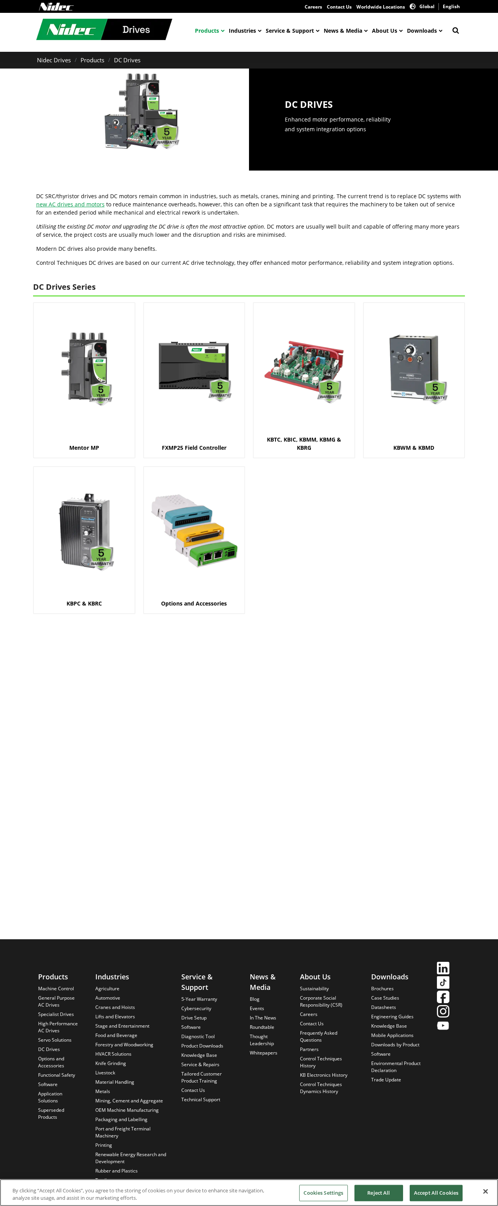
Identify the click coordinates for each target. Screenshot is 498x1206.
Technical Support (200, 1099)
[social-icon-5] (443, 1026)
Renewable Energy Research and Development (130, 1158)
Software (48, 1084)
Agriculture (107, 988)
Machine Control (56, 988)
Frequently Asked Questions (318, 1036)
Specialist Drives (56, 1014)
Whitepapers (263, 1052)
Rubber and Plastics (116, 1170)
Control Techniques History (321, 1062)
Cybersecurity (196, 1008)
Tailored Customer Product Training (201, 1077)
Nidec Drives (54, 60)
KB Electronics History (323, 1075)
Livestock (105, 1072)
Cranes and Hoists (115, 1007)
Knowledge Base (199, 1055)
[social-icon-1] (443, 969)
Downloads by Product (395, 1044)
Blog (255, 999)
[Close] (485, 1191)
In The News (263, 1017)
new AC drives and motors (70, 204)
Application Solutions (50, 1097)
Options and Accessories (51, 1062)
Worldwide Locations (380, 7)
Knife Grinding (110, 1063)
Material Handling (114, 1082)
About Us (384, 30)
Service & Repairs (200, 1064)
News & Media (343, 30)
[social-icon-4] (443, 1012)
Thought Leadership (262, 1040)
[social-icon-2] (443, 983)
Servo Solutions (55, 1040)
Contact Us (339, 7)
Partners (309, 1049)
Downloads (422, 30)
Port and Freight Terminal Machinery (123, 1132)
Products (207, 30)
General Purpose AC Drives (56, 1001)
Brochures (382, 988)
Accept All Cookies (436, 1192)
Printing (103, 1145)
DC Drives (127, 60)
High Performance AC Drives (58, 1027)
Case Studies (385, 998)
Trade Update (386, 1079)
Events (257, 1008)
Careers (313, 7)
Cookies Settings (323, 1192)
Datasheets (383, 1007)
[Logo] (56, 7)
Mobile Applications (392, 1035)
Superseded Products (51, 1113)
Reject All (378, 1192)
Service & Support (290, 30)
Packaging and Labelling (121, 1119)
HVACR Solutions (113, 1054)
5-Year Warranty (199, 999)
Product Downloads (202, 1045)
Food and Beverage (116, 1035)
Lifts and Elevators (115, 1016)
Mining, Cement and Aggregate (129, 1100)
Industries (242, 30)
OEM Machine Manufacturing (127, 1110)
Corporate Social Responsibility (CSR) (321, 1001)
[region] (249, 1192)
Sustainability (314, 988)
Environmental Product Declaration (396, 1067)
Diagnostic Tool (198, 1036)
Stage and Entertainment (122, 1026)
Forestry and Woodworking (124, 1044)
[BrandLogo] (104, 30)
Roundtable (262, 1027)
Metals (102, 1091)
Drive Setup (194, 1017)
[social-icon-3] (443, 998)
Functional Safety (56, 1075)
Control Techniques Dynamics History (321, 1088)
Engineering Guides (392, 1016)
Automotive (107, 998)
